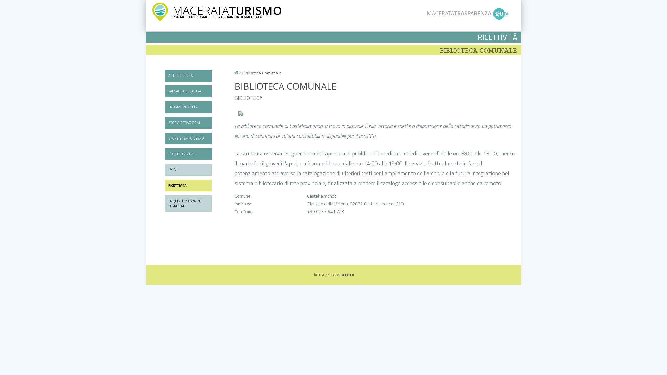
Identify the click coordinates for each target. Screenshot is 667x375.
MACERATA (227, 10)
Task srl (347, 274)
